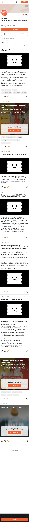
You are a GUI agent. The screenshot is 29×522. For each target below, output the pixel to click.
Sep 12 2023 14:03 (5, 242)
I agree (14, 519)
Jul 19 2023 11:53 (5, 403)
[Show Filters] (27, 42)
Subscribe (15, 29)
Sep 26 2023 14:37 (5, 151)
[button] (2, 2)
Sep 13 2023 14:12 (5, 192)
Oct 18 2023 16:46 (5, 46)
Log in (24, 2)
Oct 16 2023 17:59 (5, 101)
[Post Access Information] (24, 46)
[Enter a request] (24, 42)
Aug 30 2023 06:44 (5, 356)
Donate (8, 34)
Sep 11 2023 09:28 (5, 296)
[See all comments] (2, 96)
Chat (22, 34)
